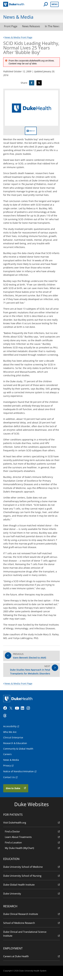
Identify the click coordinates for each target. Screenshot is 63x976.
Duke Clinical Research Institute (20, 914)
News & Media (11, 759)
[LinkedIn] (23, 708)
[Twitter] (11, 708)
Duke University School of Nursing (22, 875)
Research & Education (15, 743)
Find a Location (13, 842)
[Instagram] (29, 708)
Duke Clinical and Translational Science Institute (24, 933)
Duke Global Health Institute (19, 884)
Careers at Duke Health (16, 956)
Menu (55, 4)
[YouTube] (17, 708)
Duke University (12, 893)
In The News (52, 26)
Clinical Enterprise (13, 737)
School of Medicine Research (19, 922)
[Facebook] (5, 708)
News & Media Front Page (18, 37)
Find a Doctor (12, 831)
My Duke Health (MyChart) (19, 848)
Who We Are (9, 731)
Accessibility (9, 726)
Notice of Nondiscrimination (18, 771)
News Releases (31, 26)
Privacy (7, 765)
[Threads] (5, 715)
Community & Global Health (18, 748)
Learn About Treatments (18, 837)
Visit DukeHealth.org (14, 822)
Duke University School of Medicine (23, 866)
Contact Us (9, 777)
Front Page (10, 26)
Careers (7, 754)
